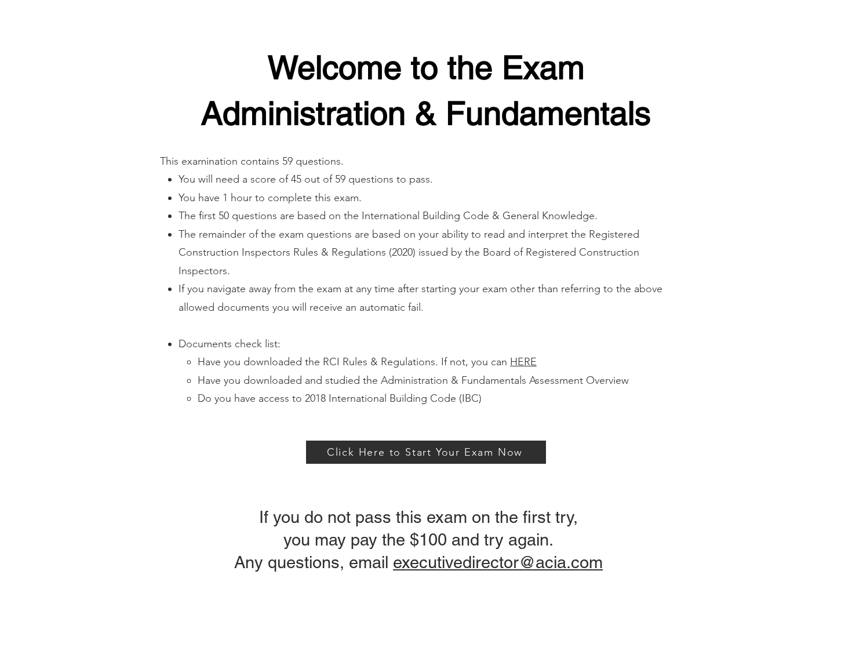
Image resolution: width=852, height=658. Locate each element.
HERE (523, 361)
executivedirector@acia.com (498, 562)
